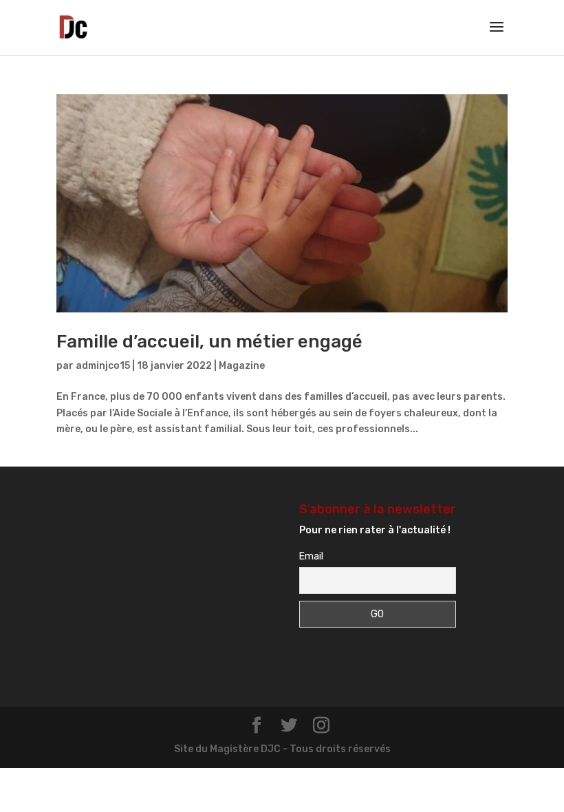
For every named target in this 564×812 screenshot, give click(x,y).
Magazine (242, 366)
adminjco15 (103, 366)
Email (311, 556)
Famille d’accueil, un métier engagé (209, 341)
